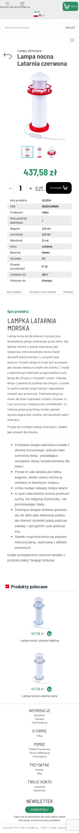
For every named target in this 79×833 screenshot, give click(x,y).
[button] (72, 70)
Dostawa (39, 718)
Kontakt (39, 769)
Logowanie (39, 786)
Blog (39, 773)
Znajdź (70, 27)
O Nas (40, 735)
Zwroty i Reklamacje (39, 752)
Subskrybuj (40, 809)
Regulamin (39, 715)
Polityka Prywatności (39, 749)
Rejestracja (40, 790)
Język (37, 12)
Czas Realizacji (39, 722)
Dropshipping (39, 756)
